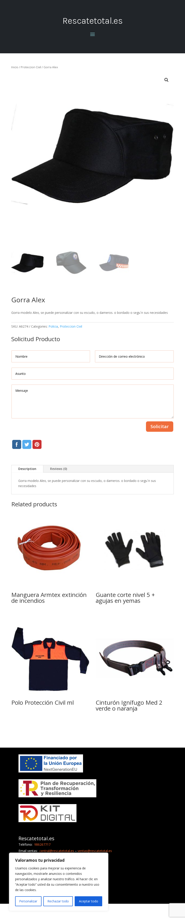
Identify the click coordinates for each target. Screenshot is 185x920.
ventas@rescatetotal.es (95, 851)
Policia (53, 326)
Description (27, 469)
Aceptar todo (88, 901)
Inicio (14, 67)
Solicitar (159, 426)
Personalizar (28, 901)
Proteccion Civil (31, 67)
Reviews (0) (58, 469)
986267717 (42, 844)
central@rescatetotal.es (56, 851)
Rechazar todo (58, 901)
